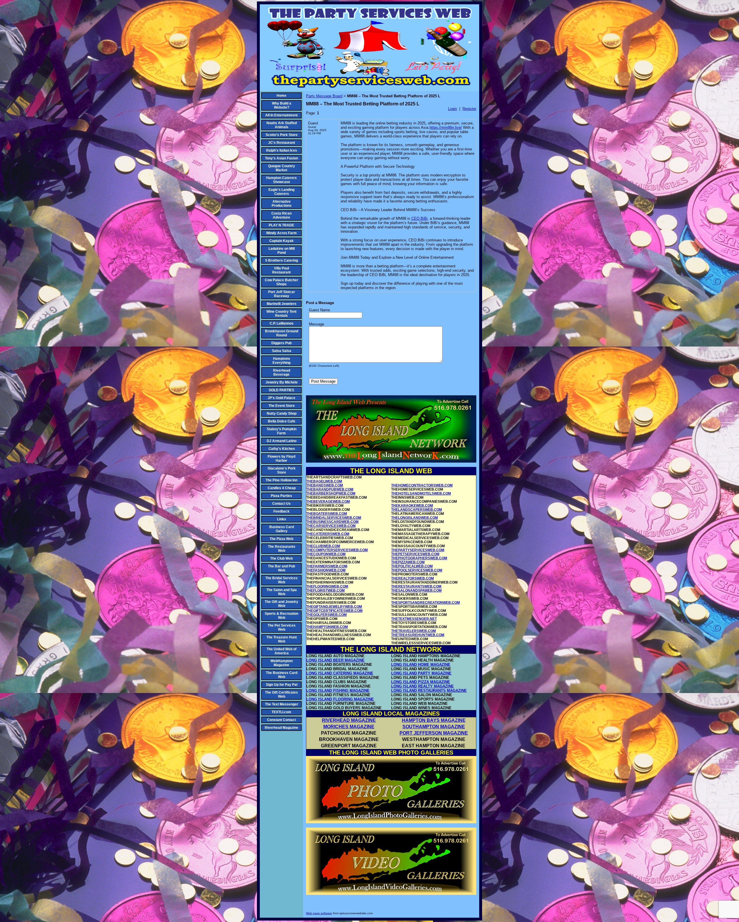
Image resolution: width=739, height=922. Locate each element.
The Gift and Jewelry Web (281, 604)
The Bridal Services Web (281, 580)
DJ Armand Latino (281, 441)
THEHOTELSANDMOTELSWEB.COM (421, 493)
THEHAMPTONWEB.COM (327, 627)
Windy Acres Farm (281, 233)
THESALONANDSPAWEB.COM (416, 590)
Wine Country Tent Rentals (281, 314)
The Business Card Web (281, 675)
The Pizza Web (281, 539)
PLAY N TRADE (281, 225)
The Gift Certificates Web (281, 694)
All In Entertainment (281, 115)
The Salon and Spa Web (281, 592)
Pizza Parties (281, 496)
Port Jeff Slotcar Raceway (281, 294)
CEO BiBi (419, 218)
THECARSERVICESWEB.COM (331, 526)
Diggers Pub (281, 343)
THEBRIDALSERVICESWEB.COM (333, 518)
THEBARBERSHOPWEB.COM (330, 493)
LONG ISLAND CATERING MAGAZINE (339, 673)
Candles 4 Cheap (282, 488)
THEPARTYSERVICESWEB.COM (417, 550)
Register (469, 109)
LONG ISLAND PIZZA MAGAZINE (420, 682)
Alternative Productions (282, 204)
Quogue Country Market (281, 168)
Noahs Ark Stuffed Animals (281, 125)
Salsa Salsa (281, 351)
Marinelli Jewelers (281, 304)
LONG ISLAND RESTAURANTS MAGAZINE (429, 690)
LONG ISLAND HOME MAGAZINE (420, 664)
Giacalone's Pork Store (282, 470)
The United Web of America (281, 651)
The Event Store (281, 406)
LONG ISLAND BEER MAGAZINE (335, 660)
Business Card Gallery (281, 529)
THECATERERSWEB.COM (327, 534)
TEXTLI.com (281, 712)
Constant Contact (281, 720)
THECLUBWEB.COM (323, 546)
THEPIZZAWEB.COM (408, 562)
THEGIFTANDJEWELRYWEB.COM (334, 607)
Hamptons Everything (281, 361)
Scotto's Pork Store (282, 135)
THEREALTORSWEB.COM (412, 578)
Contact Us (281, 504)
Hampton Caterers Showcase (281, 180)
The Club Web (281, 558)
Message (316, 324)
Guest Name (319, 310)
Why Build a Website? (281, 105)
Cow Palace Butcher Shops (281, 282)
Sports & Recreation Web (281, 616)
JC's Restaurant (281, 143)
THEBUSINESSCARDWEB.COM (332, 522)
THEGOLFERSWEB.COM (326, 615)
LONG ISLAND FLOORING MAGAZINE (340, 699)
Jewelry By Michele (282, 382)
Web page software (319, 913)
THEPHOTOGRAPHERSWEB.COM (419, 558)
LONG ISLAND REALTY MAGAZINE (422, 686)
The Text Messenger (281, 704)
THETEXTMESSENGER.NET (414, 619)
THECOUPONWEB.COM (326, 554)
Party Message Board (324, 96)
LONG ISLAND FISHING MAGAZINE (338, 690)
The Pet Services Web (282, 627)
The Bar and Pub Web (281, 568)
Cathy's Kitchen (281, 449)
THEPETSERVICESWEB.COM (415, 554)
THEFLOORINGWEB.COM (327, 586)
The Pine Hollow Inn (281, 480)
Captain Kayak (281, 241)
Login (452, 109)
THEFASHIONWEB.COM (326, 570)
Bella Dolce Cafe (281, 421)
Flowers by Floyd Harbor (281, 459)
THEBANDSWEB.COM (324, 485)
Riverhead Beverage (281, 372)
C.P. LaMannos (282, 323)
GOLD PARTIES (281, 390)
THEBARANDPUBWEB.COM (329, 489)
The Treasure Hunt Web (281, 639)
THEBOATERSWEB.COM (326, 514)
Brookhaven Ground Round (281, 333)
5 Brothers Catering (281, 260)
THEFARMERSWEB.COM (326, 566)
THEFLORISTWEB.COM (325, 590)
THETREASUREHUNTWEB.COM (417, 635)
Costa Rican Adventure (281, 215)
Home (281, 96)
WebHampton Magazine (281, 663)
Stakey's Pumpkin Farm (281, 431)
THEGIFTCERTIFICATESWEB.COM (334, 611)
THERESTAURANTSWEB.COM (416, 586)
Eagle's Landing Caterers (281, 192)
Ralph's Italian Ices (281, 150)
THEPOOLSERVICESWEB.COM (416, 570)
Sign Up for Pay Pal (281, 685)
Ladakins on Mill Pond (281, 251)
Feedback (281, 511)
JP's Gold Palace (281, 398)
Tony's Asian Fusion (281, 158)
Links (281, 519)
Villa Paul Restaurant (281, 270)
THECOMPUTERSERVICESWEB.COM (337, 550)
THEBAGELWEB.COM (324, 481)
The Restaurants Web (281, 549)
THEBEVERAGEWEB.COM (328, 502)
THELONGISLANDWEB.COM (414, 518)
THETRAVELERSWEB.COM (413, 631)
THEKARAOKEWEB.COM (412, 506)
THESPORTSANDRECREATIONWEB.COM (425, 603)
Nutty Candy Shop (281, 413)
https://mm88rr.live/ (446, 127)
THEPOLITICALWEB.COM (412, 566)
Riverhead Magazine (281, 728)
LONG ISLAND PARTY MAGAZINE (421, 673)
